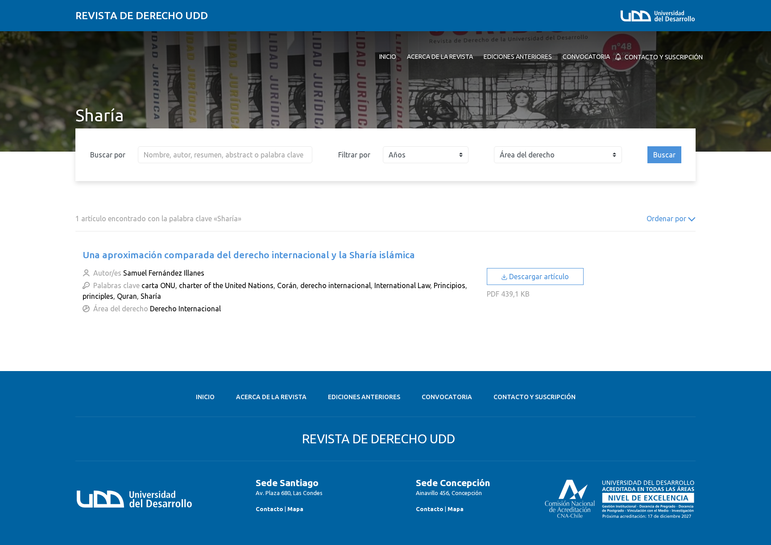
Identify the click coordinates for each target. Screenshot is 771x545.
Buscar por (107, 155)
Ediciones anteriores (364, 396)
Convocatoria (447, 396)
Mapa (295, 509)
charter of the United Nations (226, 285)
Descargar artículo (538, 276)
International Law (402, 285)
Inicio (205, 396)
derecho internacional (335, 285)
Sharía (151, 296)
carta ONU (158, 285)
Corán (287, 285)
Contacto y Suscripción (534, 396)
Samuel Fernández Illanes (163, 273)
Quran (127, 296)
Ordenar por (667, 219)
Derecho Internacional (185, 309)
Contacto (269, 509)
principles (98, 296)
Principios (449, 285)
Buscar (664, 155)
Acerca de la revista (271, 396)
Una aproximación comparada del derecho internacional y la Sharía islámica (249, 254)
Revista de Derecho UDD (141, 15)
